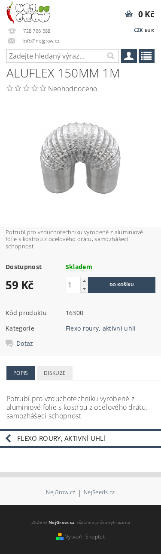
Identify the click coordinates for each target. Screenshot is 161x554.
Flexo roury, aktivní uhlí (101, 328)
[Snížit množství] (84, 289)
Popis (20, 373)
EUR (149, 30)
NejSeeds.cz (99, 492)
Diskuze (55, 373)
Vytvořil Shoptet (85, 536)
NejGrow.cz (60, 492)
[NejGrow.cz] (28, 11)
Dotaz (24, 343)
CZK (138, 30)
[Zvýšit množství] (84, 281)
